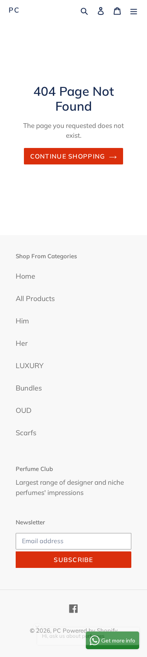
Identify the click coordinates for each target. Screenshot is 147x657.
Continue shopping (67, 156)
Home (25, 276)
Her (22, 343)
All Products (35, 298)
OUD (23, 410)
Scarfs (26, 432)
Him (22, 320)
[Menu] (133, 10)
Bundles (29, 387)
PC (14, 10)
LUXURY (30, 365)
